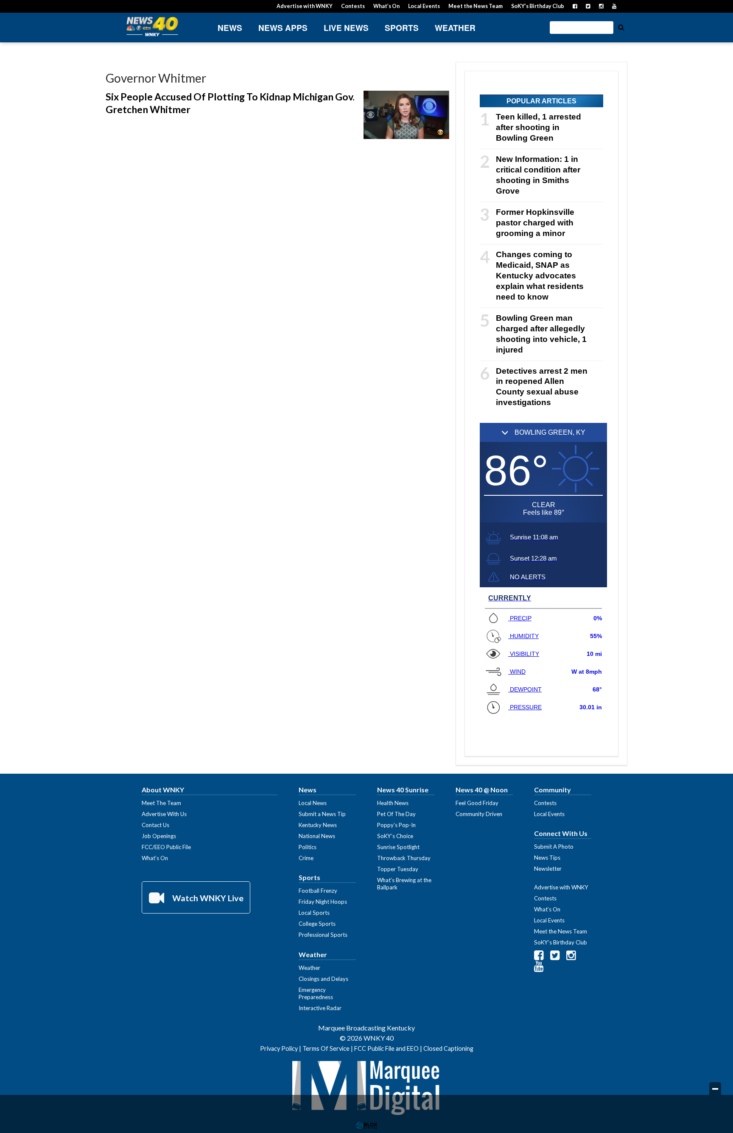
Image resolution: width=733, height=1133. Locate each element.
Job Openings (159, 836)
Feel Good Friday (477, 803)
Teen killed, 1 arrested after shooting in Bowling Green (538, 127)
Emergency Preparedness (316, 993)
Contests (353, 6)
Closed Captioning (448, 1048)
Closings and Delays (323, 978)
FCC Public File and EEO (386, 1048)
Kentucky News (318, 825)
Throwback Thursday (404, 858)
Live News (346, 27)
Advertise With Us (164, 814)
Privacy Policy (279, 1048)
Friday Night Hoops (323, 901)
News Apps (283, 27)
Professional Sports (323, 934)
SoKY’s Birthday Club (537, 6)
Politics (307, 847)
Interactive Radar (320, 1008)
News (230, 27)
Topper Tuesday (397, 869)
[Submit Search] (621, 26)
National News (317, 836)
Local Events (424, 6)
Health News (392, 803)
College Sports (317, 923)
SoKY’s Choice (395, 836)
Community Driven (479, 814)
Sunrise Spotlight (398, 847)
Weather (455, 27)
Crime (306, 858)
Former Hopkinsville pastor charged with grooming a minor (535, 223)
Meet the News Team (475, 6)
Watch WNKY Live (207, 898)
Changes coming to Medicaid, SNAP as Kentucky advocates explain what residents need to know (540, 275)
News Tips (547, 857)
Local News (313, 803)
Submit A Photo (554, 846)
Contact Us (155, 825)
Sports (402, 27)
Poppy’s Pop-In (396, 825)
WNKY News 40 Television (152, 26)
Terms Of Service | (328, 1048)
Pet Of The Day (396, 814)
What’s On (386, 6)
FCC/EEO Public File (166, 847)
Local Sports (314, 912)
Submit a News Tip (322, 814)
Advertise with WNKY (305, 6)
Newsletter (548, 868)
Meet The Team (161, 803)
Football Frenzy (318, 890)
